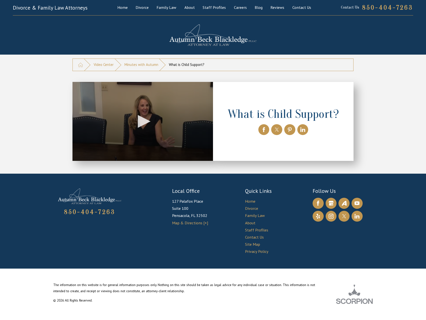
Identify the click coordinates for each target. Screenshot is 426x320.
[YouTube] (357, 203)
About (250, 222)
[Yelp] (318, 216)
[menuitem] (122, 7)
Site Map (252, 244)
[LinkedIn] (357, 216)
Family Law (255, 215)
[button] (142, 121)
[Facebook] (318, 203)
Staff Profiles (256, 230)
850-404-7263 (387, 7)
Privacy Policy (256, 251)
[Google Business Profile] (331, 203)
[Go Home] (80, 64)
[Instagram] (331, 216)
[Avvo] (344, 203)
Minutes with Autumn (141, 64)
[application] (142, 121)
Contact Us (254, 237)
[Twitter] (344, 216)
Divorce (251, 208)
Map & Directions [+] (190, 222)
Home (250, 201)
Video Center (104, 64)
